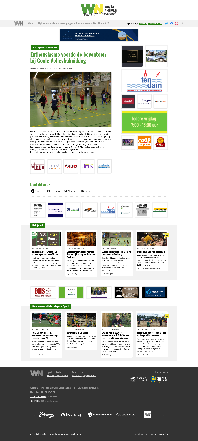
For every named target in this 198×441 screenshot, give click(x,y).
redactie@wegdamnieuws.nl (150, 23)
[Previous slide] (34, 415)
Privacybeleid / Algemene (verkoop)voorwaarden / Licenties (55, 434)
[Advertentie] (38, 166)
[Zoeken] (182, 23)
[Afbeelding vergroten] (70, 99)
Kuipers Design (161, 434)
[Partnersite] (138, 379)
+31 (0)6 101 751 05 (38, 396)
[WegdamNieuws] (99, 10)
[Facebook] (171, 23)
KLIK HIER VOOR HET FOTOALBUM (89, 136)
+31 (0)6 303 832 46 (38, 400)
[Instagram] (176, 23)
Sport (71, 68)
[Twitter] (166, 23)
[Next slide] (164, 415)
